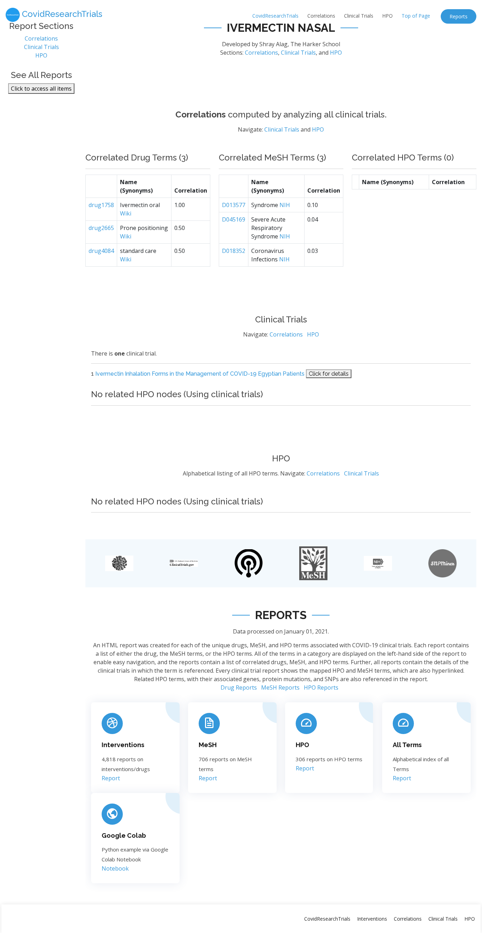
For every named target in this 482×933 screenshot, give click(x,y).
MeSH (208, 745)
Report (111, 778)
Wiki (125, 213)
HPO (387, 15)
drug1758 (101, 205)
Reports (459, 16)
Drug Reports (239, 687)
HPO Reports (321, 687)
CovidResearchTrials (275, 15)
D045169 (233, 219)
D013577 (233, 205)
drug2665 (101, 228)
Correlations (321, 15)
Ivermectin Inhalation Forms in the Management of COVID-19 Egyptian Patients (200, 373)
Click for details (329, 373)
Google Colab (124, 835)
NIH (284, 205)
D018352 (233, 251)
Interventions (123, 745)
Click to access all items (41, 88)
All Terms (407, 745)
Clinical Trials (358, 15)
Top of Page (416, 15)
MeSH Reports (280, 687)
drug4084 (101, 251)
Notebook (115, 868)
